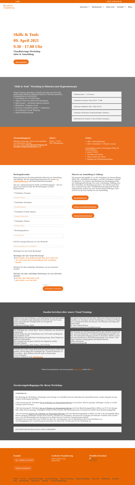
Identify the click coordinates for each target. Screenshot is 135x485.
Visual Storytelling (83, 479)
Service (23, 479)
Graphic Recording (35, 479)
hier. (91, 369)
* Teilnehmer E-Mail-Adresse (25, 212)
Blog (130, 7)
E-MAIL (18, 1)
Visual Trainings (51, 479)
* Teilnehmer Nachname (23, 202)
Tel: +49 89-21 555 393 (24, 460)
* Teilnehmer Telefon (22, 221)
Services (84, 7)
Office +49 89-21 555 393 (114, 1)
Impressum (35, 481)
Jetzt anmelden (21, 62)
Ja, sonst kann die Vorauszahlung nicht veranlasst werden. (35, 261)
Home (16, 479)
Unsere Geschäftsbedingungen (85, 207)
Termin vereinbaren (23, 468)
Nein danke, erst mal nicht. (26, 280)
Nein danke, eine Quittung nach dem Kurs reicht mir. (36, 258)
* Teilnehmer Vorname (22, 193)
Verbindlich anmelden (53, 289)
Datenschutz (24, 481)
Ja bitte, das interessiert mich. (27, 278)
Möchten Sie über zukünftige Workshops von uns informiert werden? (36, 268)
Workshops (97, 7)
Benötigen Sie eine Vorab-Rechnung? (27, 251)
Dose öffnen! (93, 460)
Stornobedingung (80, 198)
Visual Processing (66, 479)
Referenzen (106, 479)
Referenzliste (77, 369)
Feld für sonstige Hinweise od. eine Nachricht (31, 241)
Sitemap (45, 481)
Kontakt (120, 7)
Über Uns (110, 7)
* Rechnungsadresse (21, 230)
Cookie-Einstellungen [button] (59, 481)
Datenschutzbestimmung (83, 216)
